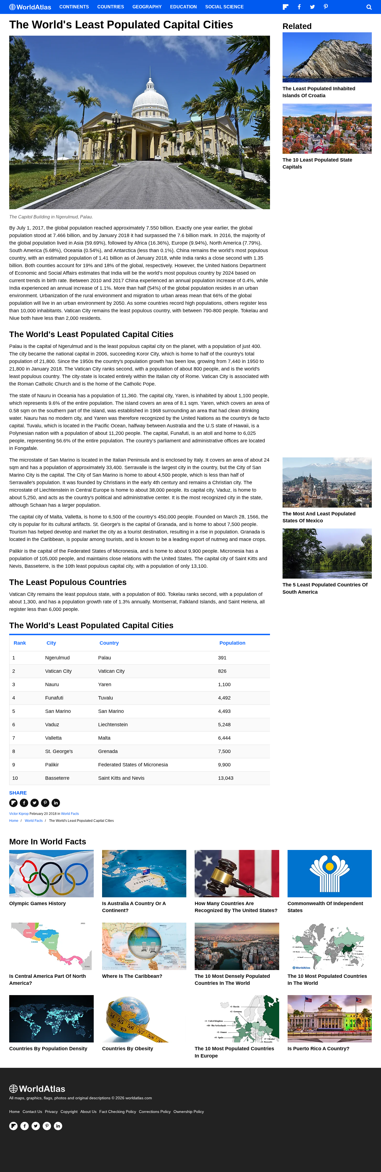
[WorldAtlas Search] (369, 7)
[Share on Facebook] (24, 803)
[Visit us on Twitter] (36, 1126)
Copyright (69, 1112)
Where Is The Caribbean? (132, 976)
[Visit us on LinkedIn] (58, 1126)
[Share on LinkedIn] (56, 803)
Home (14, 1112)
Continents (74, 6)
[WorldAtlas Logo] (32, 7)
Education (183, 6)
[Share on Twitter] (34, 803)
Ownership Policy (188, 1112)
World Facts (70, 814)
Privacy (51, 1112)
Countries (110, 6)
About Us (88, 1112)
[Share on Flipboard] (13, 803)
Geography (147, 6)
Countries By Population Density (48, 1048)
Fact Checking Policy (117, 1112)
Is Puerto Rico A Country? (318, 1048)
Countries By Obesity (127, 1048)
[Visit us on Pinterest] (47, 1126)
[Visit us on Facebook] (24, 1126)
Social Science (224, 6)
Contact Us (32, 1112)
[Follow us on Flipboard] (13, 1126)
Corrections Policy (155, 1112)
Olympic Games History (37, 903)
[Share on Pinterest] (45, 803)
